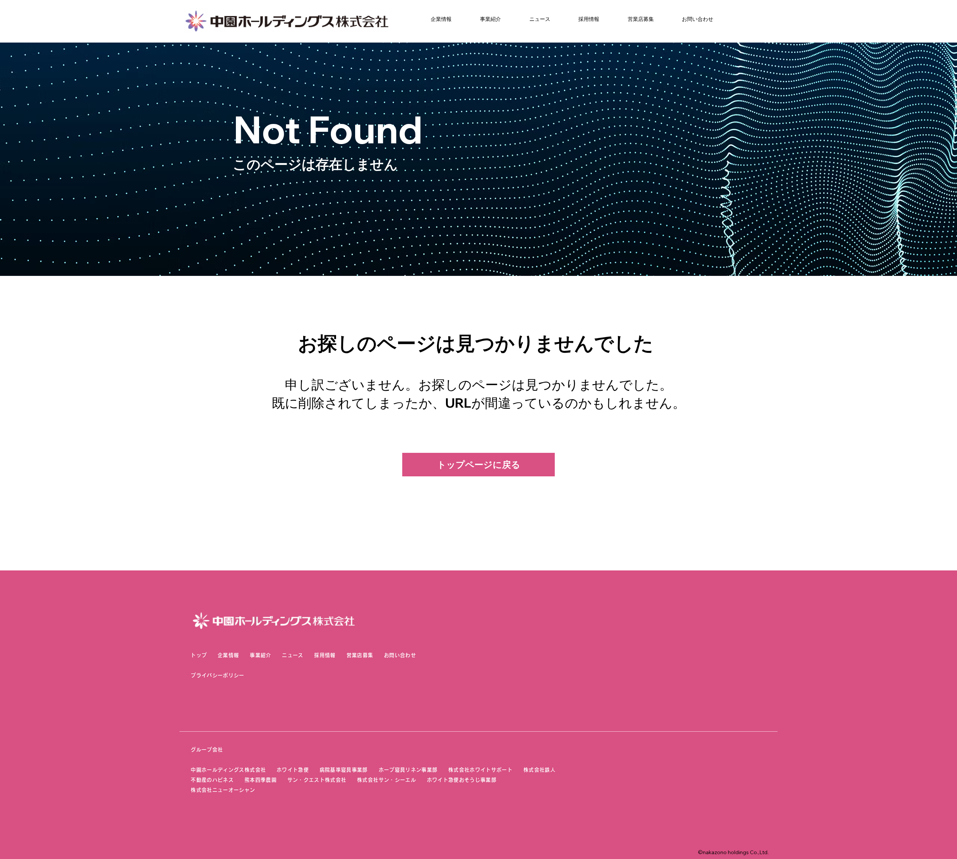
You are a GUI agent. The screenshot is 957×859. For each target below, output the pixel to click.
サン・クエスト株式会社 (317, 779)
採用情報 (324, 655)
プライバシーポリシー (217, 675)
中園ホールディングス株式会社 (228, 769)
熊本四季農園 (260, 779)
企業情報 (228, 655)
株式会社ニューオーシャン (223, 790)
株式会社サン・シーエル (386, 779)
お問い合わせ (400, 655)
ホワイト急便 (293, 769)
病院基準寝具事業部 (344, 769)
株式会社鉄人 (539, 769)
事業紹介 (260, 655)
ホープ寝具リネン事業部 (408, 769)
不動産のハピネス (212, 779)
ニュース (292, 655)
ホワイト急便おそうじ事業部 (467, 779)
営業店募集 (360, 655)
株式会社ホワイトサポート (480, 769)
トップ (199, 655)
